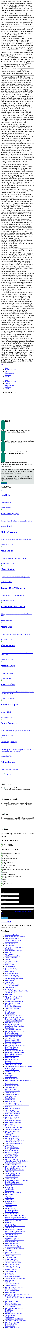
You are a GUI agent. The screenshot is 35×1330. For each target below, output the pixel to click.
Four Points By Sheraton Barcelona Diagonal (18, 1066)
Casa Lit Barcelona (10, 1096)
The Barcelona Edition (12, 986)
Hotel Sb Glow (9, 1028)
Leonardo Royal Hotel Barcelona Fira (16, 991)
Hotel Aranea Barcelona (12, 1131)
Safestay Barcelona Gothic (13, 1064)
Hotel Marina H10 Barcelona (14, 1017)
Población (4, 900)
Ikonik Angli (8, 1010)
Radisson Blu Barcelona (12, 975)
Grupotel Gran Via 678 (12, 1040)
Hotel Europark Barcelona (13, 1042)
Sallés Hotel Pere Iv (11, 1087)
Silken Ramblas (9, 1110)
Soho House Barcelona (12, 998)
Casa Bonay (8, 963)
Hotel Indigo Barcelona (12, 1322)
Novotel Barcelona (10, 987)
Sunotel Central (9, 1255)
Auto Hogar (8, 1135)
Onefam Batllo (9, 1227)
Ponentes (7, 371)
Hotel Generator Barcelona (13, 1254)
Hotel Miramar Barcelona (12, 1277)
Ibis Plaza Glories (10, 1171)
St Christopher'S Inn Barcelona (14, 1240)
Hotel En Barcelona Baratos (13, 1035)
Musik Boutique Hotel (11, 1150)
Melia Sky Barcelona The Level (14, 1140)
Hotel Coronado (10, 1326)
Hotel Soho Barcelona (11, 1059)
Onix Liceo (8, 1185)
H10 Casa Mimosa (10, 968)
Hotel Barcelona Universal (13, 1036)
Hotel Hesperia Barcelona (13, 1327)
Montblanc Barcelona (11, 973)
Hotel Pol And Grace (11, 1126)
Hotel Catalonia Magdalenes (13, 1054)
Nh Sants (7, 959)
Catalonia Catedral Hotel (12, 1091)
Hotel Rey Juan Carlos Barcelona (15, 1045)
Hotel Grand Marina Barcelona (14, 1019)
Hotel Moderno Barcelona (13, 1163)
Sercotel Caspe (9, 982)
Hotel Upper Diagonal (11, 1047)
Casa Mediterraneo (10, 1285)
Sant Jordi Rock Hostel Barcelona (15, 1268)
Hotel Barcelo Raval (11, 1194)
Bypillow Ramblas (10, 1201)
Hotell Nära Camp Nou (12, 1022)
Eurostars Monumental (12, 1094)
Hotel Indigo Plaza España (13, 1101)
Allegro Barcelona (10, 1092)
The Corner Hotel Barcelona (13, 1029)
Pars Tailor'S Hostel (11, 1103)
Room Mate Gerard (11, 1236)
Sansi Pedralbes (9, 1145)
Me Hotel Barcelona (11, 1205)
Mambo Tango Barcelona (12, 1173)
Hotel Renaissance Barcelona (14, 970)
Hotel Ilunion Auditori (11, 1078)
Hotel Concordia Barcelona (13, 1007)
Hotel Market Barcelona (12, 1136)
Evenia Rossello (10, 966)
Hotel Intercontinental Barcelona (15, 936)
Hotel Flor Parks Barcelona (13, 1305)
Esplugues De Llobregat (12, 1238)
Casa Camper (9, 1075)
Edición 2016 (6, 922)
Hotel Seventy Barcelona (12, 1003)
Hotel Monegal (9, 994)
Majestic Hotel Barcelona (12, 1175)
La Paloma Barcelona (11, 1210)
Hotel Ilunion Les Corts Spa (13, 950)
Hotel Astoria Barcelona (12, 1291)
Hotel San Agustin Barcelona (14, 1184)
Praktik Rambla (9, 1189)
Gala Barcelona (9, 1273)
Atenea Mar (8, 1222)
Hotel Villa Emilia (10, 1089)
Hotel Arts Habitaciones (12, 984)
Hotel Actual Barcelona (12, 1056)
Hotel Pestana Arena (11, 954)
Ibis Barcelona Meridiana (12, 1008)
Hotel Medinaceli (10, 1098)
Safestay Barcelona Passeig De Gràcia (16, 1161)
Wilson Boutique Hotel (12, 1085)
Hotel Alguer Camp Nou (12, 1117)
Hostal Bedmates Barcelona (13, 1229)
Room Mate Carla (10, 1271)
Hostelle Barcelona (10, 1157)
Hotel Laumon (9, 1191)
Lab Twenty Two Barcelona (13, 1015)
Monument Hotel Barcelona (13, 1128)
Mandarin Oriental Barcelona (14, 947)
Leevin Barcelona (10, 1280)
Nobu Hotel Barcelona (12, 938)
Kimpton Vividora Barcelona (13, 1021)
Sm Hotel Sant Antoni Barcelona (15, 1278)
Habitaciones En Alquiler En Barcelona (17, 1180)
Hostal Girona (9, 1310)
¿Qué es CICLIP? (10, 369)
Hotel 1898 (8, 1106)
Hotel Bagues (9, 1124)
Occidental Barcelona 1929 (13, 1164)
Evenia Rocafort (10, 1012)
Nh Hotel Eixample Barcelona (14, 1287)
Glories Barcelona (10, 1303)
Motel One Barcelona (11, 1043)
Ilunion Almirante (10, 1315)
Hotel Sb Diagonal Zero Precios (14, 1031)
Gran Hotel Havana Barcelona (14, 1001)
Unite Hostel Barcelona (12, 1284)
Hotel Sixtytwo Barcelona (13, 1120)
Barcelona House (10, 1099)
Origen (3, 907)
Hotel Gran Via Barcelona (13, 1220)
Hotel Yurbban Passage (12, 1138)
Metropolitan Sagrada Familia (14, 1319)
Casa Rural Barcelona (11, 1177)
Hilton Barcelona (10, 971)
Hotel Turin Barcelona (11, 1033)
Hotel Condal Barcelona (12, 1168)
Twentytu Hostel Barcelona (13, 1129)
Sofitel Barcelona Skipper (12, 956)
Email (2, 892)
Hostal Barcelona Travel (12, 1245)
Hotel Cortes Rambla (11, 1243)
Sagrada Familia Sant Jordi (13, 1247)
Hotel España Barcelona (12, 1159)
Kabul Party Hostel (10, 1257)
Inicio (6, 368)
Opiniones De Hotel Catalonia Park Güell (17, 1294)
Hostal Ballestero (10, 1014)
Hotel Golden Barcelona (12, 1275)
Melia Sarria (8, 1196)
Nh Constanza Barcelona (12, 1261)
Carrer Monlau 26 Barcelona (13, 1233)
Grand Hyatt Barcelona (12, 935)
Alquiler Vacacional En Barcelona (15, 1217)
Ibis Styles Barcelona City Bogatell (15, 1320)
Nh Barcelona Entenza (12, 1152)
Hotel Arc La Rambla (11, 1147)
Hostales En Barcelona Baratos (14, 1052)
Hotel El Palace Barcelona (13, 1122)
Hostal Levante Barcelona (13, 1192)
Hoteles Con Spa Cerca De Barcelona (16, 1166)
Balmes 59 (8, 1312)
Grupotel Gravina (10, 1208)
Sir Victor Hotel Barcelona (13, 977)
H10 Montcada (9, 989)
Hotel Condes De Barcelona (13, 996)
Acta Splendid (9, 1187)
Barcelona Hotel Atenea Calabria (15, 1226)
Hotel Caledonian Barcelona (13, 1063)
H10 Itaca (8, 1073)
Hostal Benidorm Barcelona (13, 1313)
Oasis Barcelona (10, 1306)
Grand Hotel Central (11, 1252)
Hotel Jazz (8, 1061)
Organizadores (9, 373)
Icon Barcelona (9, 1224)
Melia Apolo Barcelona (12, 1264)
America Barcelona (11, 1077)
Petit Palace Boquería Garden (14, 979)
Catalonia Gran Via (11, 1324)
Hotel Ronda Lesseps (11, 1156)
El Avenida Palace (10, 1038)
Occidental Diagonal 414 (12, 1071)
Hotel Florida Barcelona (12, 1182)
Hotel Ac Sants (9, 964)
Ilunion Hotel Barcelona (12, 1070)
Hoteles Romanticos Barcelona (14, 1170)
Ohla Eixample (9, 1317)
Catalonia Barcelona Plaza (13, 1262)
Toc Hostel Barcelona (11, 1234)
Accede (7, 376)
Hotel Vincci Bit (10, 1000)
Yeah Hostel (8, 1203)
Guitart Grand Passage (11, 1115)
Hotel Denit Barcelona (11, 1212)
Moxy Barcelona (10, 943)
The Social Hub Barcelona (13, 940)
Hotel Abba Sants (10, 980)
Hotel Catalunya (10, 1057)
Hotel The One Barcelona (13, 1296)
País (2, 904)
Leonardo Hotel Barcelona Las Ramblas (17, 1105)
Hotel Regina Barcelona (12, 1149)
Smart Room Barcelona (12, 1142)
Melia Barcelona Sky (11, 942)
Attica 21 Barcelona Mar (12, 1112)
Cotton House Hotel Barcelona (14, 1248)
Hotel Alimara (9, 952)
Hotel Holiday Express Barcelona (15, 1231)
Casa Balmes (9, 1199)
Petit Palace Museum (11, 961)
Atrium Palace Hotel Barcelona (14, 1026)
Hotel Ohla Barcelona (11, 1084)
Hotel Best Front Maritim (12, 1108)
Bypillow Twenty (10, 1068)
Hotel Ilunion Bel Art (11, 1241)
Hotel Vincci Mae (10, 1005)
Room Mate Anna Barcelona (13, 1143)
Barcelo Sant (9, 949)
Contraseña (4, 896)
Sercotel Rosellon (10, 993)
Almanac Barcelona (11, 957)
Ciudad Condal (9, 1198)
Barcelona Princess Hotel (12, 1024)
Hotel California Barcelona (13, 1119)
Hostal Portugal (9, 1133)
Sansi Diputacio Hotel (11, 1266)
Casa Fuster (8, 1206)
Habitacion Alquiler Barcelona (14, 1050)
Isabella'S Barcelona (11, 1269)
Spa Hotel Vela (9, 945)
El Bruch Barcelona (11, 1289)
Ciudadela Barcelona (11, 1259)
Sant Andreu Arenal (11, 1154)
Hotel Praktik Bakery (11, 1049)
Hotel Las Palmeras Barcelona (14, 1308)
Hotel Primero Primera (11, 1301)
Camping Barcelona (11, 1178)
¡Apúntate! (8, 375)
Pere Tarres (8, 1250)
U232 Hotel (8, 1282)
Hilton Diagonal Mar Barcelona (14, 1215)
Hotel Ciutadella (10, 1292)
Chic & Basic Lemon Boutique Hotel (16, 1219)
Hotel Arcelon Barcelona (12, 1113)
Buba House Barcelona (12, 1213)
